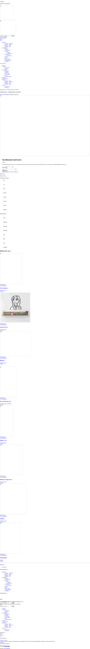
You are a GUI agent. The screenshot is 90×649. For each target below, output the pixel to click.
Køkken (6, 56)
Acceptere (2, 642)
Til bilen (6, 49)
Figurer (8, 52)
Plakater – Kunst (8, 44)
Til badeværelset (8, 60)
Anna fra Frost (4, 327)
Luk (1, 605)
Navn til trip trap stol (5, 401)
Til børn (6, 51)
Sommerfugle (3, 557)
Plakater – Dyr (8, 46)
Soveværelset (7, 59)
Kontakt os (7, 87)
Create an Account (3, 640)
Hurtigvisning (2, 284)
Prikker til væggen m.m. (6, 479)
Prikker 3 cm (3, 440)
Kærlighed (7, 61)
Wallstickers (9, 53)
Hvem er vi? (7, 86)
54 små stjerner (4, 288)
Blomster (2, 360)
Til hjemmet (7, 54)
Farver (3, 167)
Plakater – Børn (8, 45)
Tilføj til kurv (5, 170)
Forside (1, 94)
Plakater (4, 571)
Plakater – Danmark (9, 43)
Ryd (6, 167)
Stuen (6, 57)
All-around (9, 55)
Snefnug (2, 518)
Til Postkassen (7, 50)
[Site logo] (7, 19)
